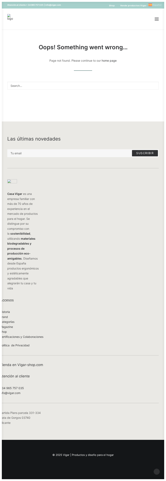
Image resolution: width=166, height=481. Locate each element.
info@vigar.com (10, 393)
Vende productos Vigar (133, 5)
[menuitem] (110, 5)
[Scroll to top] (157, 471)
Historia (5, 312)
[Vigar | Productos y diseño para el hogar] (10, 19)
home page (109, 60)
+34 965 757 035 (12, 388)
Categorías (7, 321)
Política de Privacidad (15, 345)
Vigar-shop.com (30, 365)
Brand (4, 317)
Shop (112, 5)
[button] (156, 19)
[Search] (83, 86)
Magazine (6, 327)
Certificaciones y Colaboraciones (21, 336)
